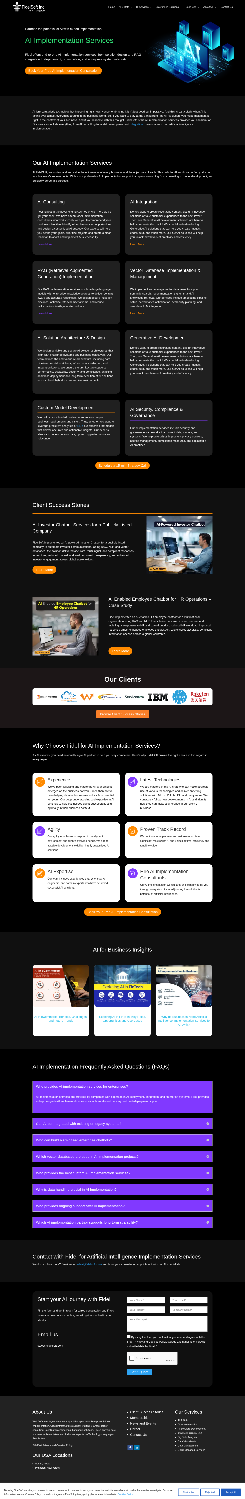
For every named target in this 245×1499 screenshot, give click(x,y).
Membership (139, 1418)
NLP (79, 425)
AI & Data (124, 6)
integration (136, 124)
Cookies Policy (125, 1494)
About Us (208, 6)
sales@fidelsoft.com (89, 1264)
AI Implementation (187, 1424)
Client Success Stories (146, 1412)
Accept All (231, 1492)
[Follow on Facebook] (130, 1447)
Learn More (44, 570)
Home (111, 6)
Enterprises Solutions (167, 6)
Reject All (210, 1492)
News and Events (143, 1423)
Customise (188, 1492)
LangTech (191, 6)
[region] (122, 1491)
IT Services (142, 6)
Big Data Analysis (187, 1437)
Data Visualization (187, 1441)
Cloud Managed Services (191, 1449)
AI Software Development (192, 1428)
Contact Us (226, 6)
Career (135, 1429)
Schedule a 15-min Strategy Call (122, 465)
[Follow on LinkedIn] (137, 1447)
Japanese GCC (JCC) (190, 1433)
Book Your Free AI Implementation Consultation (63, 70)
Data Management (188, 1445)
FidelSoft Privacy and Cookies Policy (52, 1445)
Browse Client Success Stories (122, 714)
